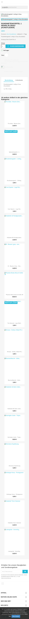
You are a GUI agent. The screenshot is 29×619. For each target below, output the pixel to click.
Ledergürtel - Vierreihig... (14, 551)
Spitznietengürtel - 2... (14, 152)
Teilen (6, 55)
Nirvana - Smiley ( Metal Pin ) (14, 351)
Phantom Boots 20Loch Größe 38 (14, 294)
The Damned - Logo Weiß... (14, 323)
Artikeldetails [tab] (19, 80)
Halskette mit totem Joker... (14, 408)
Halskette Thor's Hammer (14, 522)
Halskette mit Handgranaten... (14, 237)
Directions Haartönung (14, 465)
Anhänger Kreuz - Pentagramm (14, 494)
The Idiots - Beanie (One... (14, 123)
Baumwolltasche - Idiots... (14, 380)
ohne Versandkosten (11, 34)
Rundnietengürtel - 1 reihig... (14, 180)
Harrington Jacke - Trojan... (15, 437)
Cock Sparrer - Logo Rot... (14, 209)
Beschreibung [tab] (9, 80)
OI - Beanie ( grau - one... (14, 266)
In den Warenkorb (15, 46)
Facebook (2, 583)
